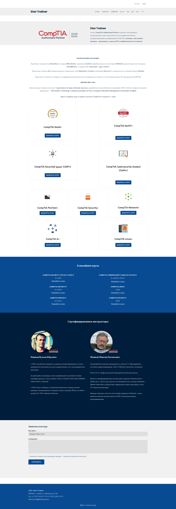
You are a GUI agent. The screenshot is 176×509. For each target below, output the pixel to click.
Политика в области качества (74, 456)
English (144, 3)
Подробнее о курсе (117, 281)
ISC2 (137, 12)
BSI (132, 12)
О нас (97, 12)
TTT (142, 12)
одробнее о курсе (59, 281)
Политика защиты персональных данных (46, 456)
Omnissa (105, 12)
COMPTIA (114, 12)
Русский (137, 3)
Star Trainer (39, 12)
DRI (128, 12)
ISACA (122, 12)
